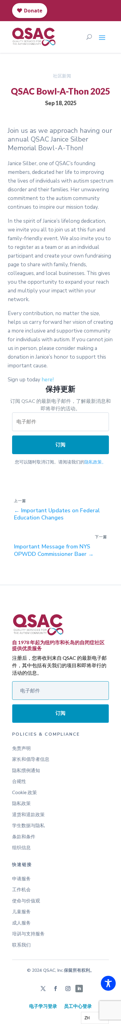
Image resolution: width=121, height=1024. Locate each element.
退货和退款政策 (28, 814)
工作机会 (21, 889)
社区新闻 (62, 76)
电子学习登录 (43, 1006)
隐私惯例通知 (26, 770)
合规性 (19, 781)
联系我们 (21, 944)
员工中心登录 (78, 1006)
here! (48, 379)
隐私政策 (21, 803)
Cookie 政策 (24, 792)
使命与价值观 (26, 900)
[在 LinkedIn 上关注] (79, 988)
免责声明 (21, 748)
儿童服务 (21, 911)
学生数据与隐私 (28, 825)
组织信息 (21, 847)
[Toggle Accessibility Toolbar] (108, 983)
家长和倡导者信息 (30, 759)
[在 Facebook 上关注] (55, 989)
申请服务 (21, 878)
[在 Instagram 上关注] (68, 989)
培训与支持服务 (28, 933)
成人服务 (21, 922)
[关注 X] (43, 989)
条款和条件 (23, 836)
